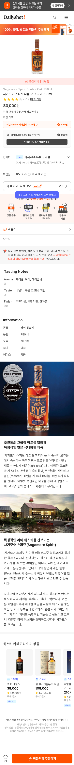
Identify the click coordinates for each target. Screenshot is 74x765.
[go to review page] (70, 229)
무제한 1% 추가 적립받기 (35, 142)
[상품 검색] (54, 17)
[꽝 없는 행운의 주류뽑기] (37, 29)
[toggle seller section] (68, 157)
